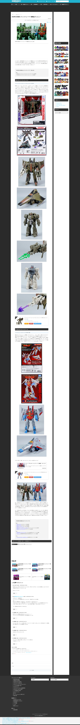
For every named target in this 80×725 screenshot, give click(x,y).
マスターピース (58, 102)
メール (13, 666)
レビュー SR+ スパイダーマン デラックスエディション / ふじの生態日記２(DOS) (14, 723)
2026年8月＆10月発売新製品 (58, 89)
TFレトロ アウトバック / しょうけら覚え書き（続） (10, 722)
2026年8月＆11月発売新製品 (58, 83)
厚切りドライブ (15, 705)
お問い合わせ (45, 714)
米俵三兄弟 (15, 695)
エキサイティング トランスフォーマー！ (19, 684)
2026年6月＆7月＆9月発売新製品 (58, 96)
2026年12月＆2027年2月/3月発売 (58, 57)
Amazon (26, 323)
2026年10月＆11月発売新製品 (58, 70)
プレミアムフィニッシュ (28, 544)
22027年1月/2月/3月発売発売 (58, 51)
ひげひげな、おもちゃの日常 (17, 689)
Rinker (27, 474)
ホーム (34, 714)
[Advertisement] (40, 9)
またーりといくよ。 (16, 691)
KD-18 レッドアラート (20, 526)
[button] (68, 1)
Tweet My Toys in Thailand (17, 681)
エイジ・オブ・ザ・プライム (60, 105)
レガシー (57, 106)
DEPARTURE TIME (16, 679)
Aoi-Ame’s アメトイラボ (17, 699)
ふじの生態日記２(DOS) (17, 690)
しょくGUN (15, 703)
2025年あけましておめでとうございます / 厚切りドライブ (10, 724)
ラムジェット (19, 533)
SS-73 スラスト (19, 524)
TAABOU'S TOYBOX (16, 680)
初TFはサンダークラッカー (18, 596)
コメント (13, 653)
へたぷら (14, 704)
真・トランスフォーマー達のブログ (18, 694)
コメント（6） (49, 22)
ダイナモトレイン (16, 686)
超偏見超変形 (15, 709)
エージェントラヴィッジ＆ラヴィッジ (22, 537)
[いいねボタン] (14, 593)
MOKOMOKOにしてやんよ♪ (17, 700)
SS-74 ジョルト (19, 525)
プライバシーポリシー (28, 652)
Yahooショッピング (38, 323)
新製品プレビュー (15, 544)
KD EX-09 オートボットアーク (21, 532)
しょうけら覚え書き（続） (17, 685)
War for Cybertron (21, 544)
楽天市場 (31, 323)
